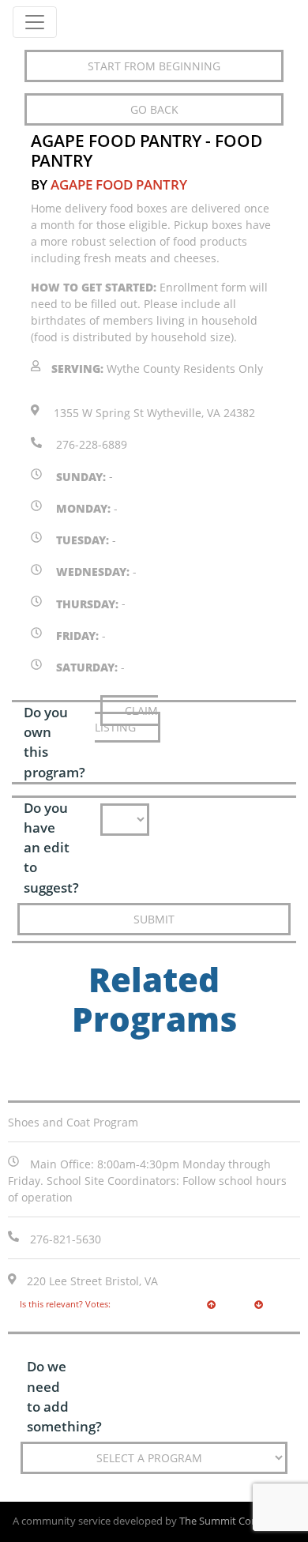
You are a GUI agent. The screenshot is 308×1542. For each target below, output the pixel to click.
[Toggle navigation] (35, 22)
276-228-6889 (91, 444)
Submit (154, 919)
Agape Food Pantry (119, 184)
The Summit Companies (235, 1521)
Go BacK (154, 109)
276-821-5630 (65, 1239)
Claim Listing (126, 719)
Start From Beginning (154, 65)
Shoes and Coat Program (73, 1122)
